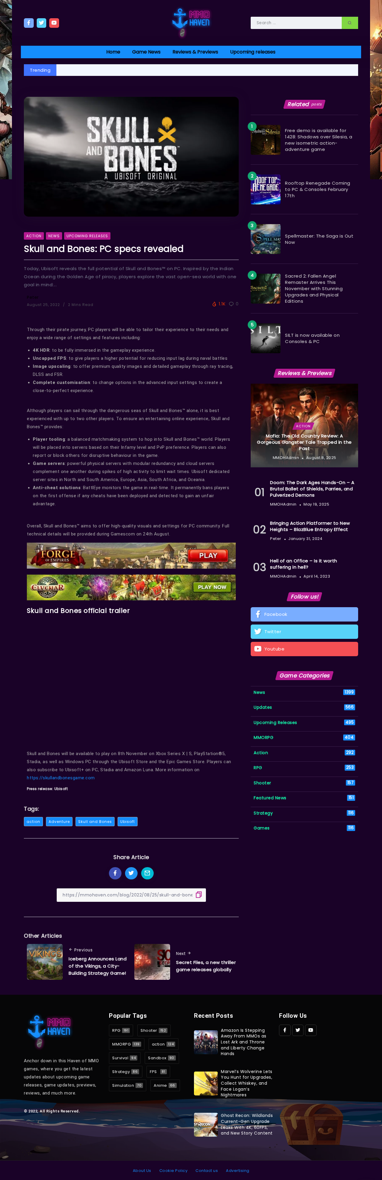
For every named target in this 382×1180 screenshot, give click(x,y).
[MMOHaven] (191, 22)
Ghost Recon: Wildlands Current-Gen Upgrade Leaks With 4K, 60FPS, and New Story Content (247, 1124)
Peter (33, 297)
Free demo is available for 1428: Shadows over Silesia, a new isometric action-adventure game (318, 139)
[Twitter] (42, 23)
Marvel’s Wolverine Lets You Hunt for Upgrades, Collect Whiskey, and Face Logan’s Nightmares (246, 1083)
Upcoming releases (252, 51)
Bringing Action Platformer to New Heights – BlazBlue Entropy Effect (310, 526)
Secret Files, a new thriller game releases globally (206, 966)
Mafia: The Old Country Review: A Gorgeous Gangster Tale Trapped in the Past (304, 442)
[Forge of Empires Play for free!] (131, 555)
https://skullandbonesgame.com (61, 777)
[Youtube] (54, 23)
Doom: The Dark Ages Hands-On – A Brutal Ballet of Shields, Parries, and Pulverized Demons (312, 488)
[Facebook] (29, 23)
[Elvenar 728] (131, 587)
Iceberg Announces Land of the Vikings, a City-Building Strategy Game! (98, 966)
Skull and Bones (95, 821)
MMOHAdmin (286, 457)
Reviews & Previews (195, 51)
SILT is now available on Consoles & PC (312, 338)
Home (113, 51)
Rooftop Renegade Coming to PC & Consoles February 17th (317, 189)
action (33, 821)
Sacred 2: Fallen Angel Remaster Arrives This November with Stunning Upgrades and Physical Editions (314, 288)
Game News (146, 51)
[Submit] (350, 23)
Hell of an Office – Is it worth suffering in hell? (303, 564)
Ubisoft (127, 821)
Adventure (59, 821)
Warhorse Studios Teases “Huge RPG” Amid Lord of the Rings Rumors (143, 70)
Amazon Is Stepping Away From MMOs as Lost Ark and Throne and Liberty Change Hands (244, 1042)
